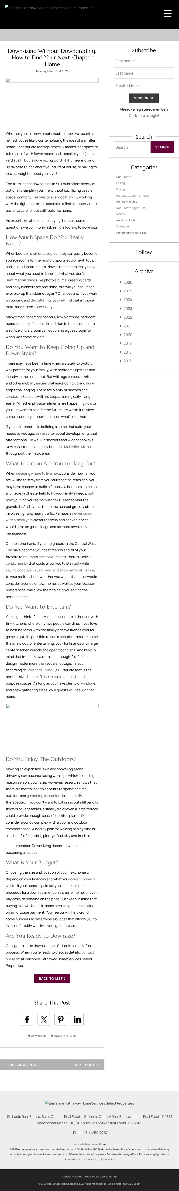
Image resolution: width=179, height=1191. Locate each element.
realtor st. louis (125, 220)
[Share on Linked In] (77, 1019)
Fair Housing (107, 1159)
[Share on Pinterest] (60, 1019)
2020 (128, 334)
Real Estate (123, 177)
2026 (128, 282)
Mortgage (122, 226)
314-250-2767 (96, 1132)
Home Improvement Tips (131, 233)
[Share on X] (44, 1019)
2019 (128, 343)
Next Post (85, 1064)
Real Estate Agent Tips (130, 208)
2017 (127, 360)
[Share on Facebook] (27, 1019)
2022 (128, 317)
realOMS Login (132, 1183)
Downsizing (38, 1036)
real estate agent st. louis (132, 195)
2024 (128, 299)
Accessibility (91, 1159)
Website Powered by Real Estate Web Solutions (89, 1176)
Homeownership (126, 202)
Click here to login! (144, 115)
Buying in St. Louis (64, 1036)
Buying (120, 189)
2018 (127, 352)
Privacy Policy (72, 1159)
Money (120, 214)
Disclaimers (114, 1183)
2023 (128, 308)
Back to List (51, 978)
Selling (120, 183)
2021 (127, 326)
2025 (128, 291)
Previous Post (23, 1064)
